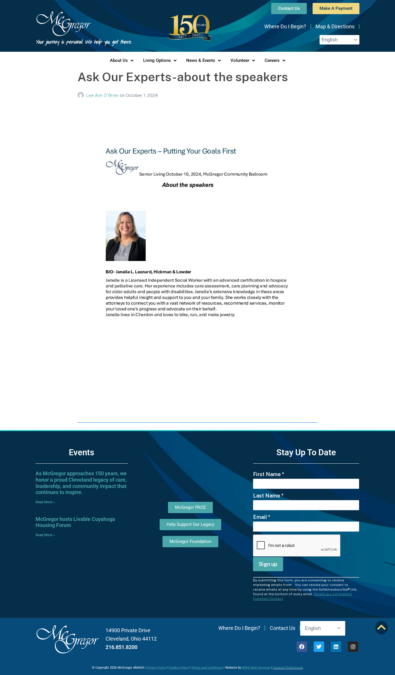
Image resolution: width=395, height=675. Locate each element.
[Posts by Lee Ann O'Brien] (81, 95)
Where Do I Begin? (285, 26)
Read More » (45, 502)
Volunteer (239, 60)
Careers (272, 60)
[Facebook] (302, 646)
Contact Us (282, 628)
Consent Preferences (288, 668)
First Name (268, 474)
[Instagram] (353, 646)
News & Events (200, 60)
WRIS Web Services (256, 668)
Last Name (268, 496)
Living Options (157, 60)
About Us (119, 60)
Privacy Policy (157, 668)
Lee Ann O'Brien (103, 95)
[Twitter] (319, 646)
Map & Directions (335, 26)
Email (261, 517)
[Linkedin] (336, 646)
